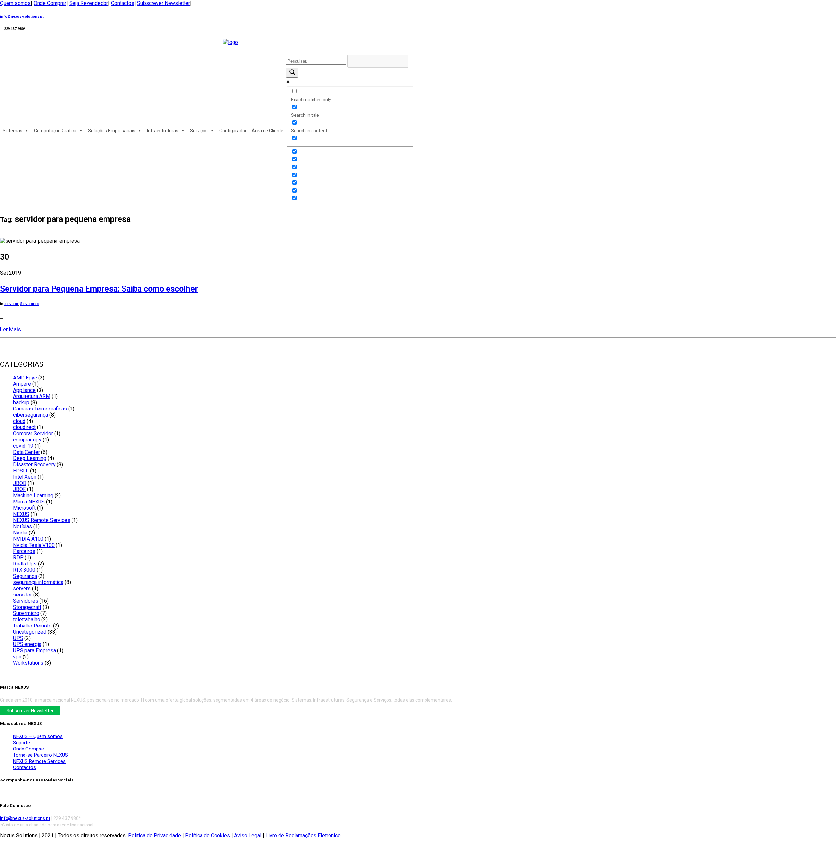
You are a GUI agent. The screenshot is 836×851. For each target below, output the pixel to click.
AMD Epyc (25, 378)
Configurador (233, 130)
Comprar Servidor (33, 433)
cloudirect (24, 427)
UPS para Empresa (34, 650)
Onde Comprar (50, 3)
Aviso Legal (247, 835)
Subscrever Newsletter (163, 3)
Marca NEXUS (29, 502)
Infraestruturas (162, 130)
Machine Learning (33, 495)
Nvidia (20, 533)
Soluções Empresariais (111, 130)
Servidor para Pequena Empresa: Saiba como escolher (99, 289)
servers (22, 588)
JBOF (19, 489)
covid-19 (23, 446)
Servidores (29, 304)
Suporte (21, 743)
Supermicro (26, 613)
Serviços (199, 130)
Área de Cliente (267, 130)
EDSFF (21, 471)
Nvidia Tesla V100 (34, 545)
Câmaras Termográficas (40, 409)
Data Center (26, 452)
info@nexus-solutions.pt (22, 16)
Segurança (25, 576)
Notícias (22, 526)
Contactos (122, 3)
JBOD (19, 483)
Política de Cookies (207, 835)
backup (21, 402)
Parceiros (24, 551)
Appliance (24, 390)
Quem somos (15, 3)
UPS (18, 638)
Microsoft (24, 508)
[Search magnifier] (292, 73)
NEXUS (21, 514)
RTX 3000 (24, 570)
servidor (11, 304)
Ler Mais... (12, 329)
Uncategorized (29, 632)
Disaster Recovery (34, 464)
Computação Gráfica (55, 130)
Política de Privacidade (154, 835)
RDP (18, 557)
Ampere (22, 384)
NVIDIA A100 (28, 539)
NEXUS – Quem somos (38, 736)
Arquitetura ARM (31, 396)
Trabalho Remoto (32, 626)
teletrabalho (26, 619)
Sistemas (12, 130)
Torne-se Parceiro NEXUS (40, 755)
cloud (19, 421)
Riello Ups (25, 564)
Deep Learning (29, 458)
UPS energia (27, 644)
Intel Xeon (24, 477)
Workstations (28, 663)
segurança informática (38, 582)
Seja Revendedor (88, 3)
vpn (17, 657)
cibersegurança (30, 415)
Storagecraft (27, 607)
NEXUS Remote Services (41, 520)
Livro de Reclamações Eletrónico (303, 835)
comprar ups (27, 440)
